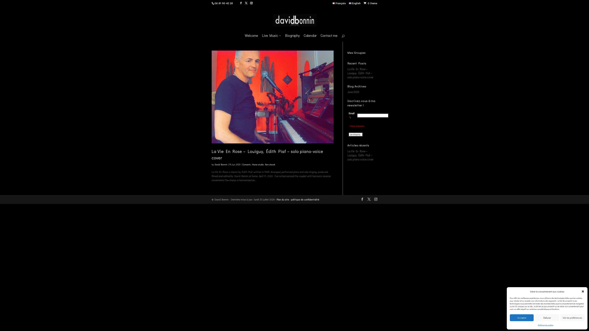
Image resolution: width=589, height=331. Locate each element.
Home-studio (258, 164)
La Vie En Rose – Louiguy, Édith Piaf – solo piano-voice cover (360, 73)
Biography (292, 36)
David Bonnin (221, 164)
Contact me (329, 36)
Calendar (310, 36)
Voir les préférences (572, 317)
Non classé (270, 164)
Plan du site (283, 199)
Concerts (247, 164)
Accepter (521, 317)
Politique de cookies (545, 325)
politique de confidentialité (305, 199)
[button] (582, 291)
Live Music (270, 36)
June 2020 (353, 92)
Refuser (547, 317)
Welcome (251, 36)
